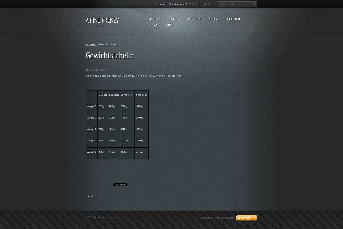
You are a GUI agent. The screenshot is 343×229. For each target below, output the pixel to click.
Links (169, 24)
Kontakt (153, 24)
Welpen (212, 19)
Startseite (155, 19)
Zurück (90, 196)
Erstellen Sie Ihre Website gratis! (218, 218)
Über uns (173, 19)
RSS (194, 4)
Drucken (206, 4)
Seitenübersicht (179, 4)
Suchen (254, 4)
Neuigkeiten (194, 19)
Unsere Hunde (233, 19)
